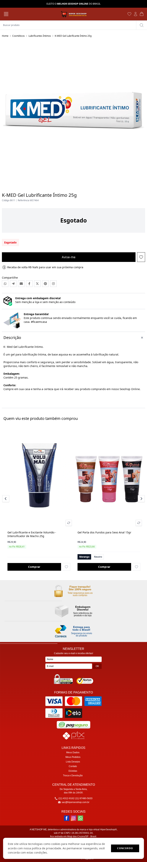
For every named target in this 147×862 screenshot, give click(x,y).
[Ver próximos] (140, 499)
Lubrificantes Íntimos (40, 35)
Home (5, 35)
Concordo (125, 848)
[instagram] (73, 818)
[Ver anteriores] (6, 499)
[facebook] (66, 818)
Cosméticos (18, 35)
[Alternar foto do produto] (69, 523)
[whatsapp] (80, 818)
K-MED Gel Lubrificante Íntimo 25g (73, 35)
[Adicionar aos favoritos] (66, 567)
